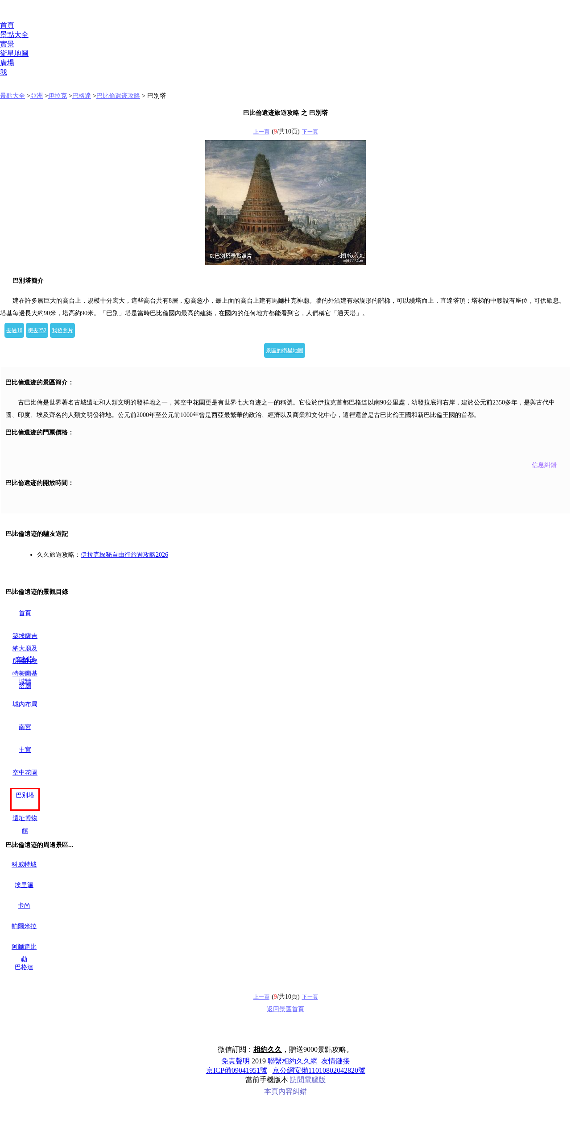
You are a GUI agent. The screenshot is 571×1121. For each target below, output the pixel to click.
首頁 (7, 25)
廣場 (7, 63)
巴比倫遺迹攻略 (118, 95)
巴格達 (81, 95)
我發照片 (62, 330)
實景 (7, 44)
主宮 (25, 749)
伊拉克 (57, 95)
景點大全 (14, 34)
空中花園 (24, 772)
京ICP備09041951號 (236, 1070)
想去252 (37, 330)
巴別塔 (25, 795)
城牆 (25, 681)
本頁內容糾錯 (285, 1091)
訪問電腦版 (308, 1079)
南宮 (25, 727)
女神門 (25, 658)
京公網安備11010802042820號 (319, 1070)
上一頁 (261, 132)
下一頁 (310, 132)
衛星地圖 (14, 53)
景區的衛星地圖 (284, 350)
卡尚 (24, 905)
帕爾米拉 (24, 926)
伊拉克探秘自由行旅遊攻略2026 (124, 554)
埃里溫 (24, 885)
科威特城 (24, 864)
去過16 (14, 330)
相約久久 (267, 1049)
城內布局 (24, 704)
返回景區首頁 (285, 1009)
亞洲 (36, 95)
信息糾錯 (544, 465)
